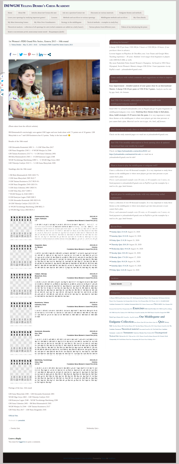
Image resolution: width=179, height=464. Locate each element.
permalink (21, 420)
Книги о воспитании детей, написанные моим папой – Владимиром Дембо (36, 32)
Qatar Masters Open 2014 (140, 322)
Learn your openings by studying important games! (26, 18)
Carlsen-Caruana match (147, 304)
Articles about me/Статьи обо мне (44, 13)
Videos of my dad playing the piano (134, 27)
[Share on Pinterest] (31, 54)
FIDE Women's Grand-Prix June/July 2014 (137, 312)
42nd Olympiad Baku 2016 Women (146, 301)
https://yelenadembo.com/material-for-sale (125, 154)
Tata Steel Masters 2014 (118, 326)
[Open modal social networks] (49, 54)
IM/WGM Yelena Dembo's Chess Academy (37, 6)
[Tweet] (23, 54)
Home (10, 13)
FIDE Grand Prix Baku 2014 (152, 309)
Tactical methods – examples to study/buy (102, 22)
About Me (21, 13)
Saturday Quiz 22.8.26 (119, 236)
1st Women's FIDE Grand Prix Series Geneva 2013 (56, 45)
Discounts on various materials (102, 13)
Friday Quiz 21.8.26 (118, 240)
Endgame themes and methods (130, 13)
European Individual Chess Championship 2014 (120, 309)
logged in (22, 442)
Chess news (158, 304)
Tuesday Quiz (15, 428)
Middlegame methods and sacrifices (114, 18)
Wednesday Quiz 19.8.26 (120, 248)
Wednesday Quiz (93, 428)
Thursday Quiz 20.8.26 (120, 244)
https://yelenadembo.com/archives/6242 (132, 151)
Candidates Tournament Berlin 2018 (133, 304)
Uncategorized (161, 332)
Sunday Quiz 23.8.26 (119, 231)
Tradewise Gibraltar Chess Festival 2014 (144, 333)
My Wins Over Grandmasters (44, 22)
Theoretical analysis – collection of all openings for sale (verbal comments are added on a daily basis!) (45, 27)
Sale (110, 326)
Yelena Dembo (16, 45)
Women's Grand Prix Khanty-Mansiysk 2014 (150, 336)
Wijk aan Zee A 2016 (134, 336)
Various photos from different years (102, 27)
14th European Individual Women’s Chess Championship (145, 298)
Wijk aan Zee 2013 (123, 336)
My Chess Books (139, 18)
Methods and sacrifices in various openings (79, 18)
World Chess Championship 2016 (133, 339)
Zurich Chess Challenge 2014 (148, 339)
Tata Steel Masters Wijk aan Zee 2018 (145, 326)
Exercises (138, 308)
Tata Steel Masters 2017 (129, 326)
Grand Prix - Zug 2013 (129, 317)
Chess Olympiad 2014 (167, 304)
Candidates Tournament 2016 (116, 304)
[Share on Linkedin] (43, 54)
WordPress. (112, 458)
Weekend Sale (114, 336)
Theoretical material (130, 329)
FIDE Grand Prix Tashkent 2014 (120, 312)
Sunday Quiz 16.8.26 (119, 261)
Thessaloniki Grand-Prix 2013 (146, 329)
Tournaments (128, 332)
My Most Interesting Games (18, 22)
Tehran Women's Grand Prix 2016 (161, 326)
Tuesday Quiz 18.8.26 (119, 253)
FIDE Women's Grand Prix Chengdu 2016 (157, 312)
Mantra (103, 458)
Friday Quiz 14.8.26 (118, 270)
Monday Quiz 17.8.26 (119, 257)
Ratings (167, 322)
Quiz (161, 321)
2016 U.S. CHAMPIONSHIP (162, 301)
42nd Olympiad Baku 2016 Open (130, 301)
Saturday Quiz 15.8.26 (119, 265)
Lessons (54, 18)
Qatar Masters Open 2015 (152, 322)
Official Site (13, 416)
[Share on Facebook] (12, 54)
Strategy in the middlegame (71, 22)
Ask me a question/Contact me (73, 13)
